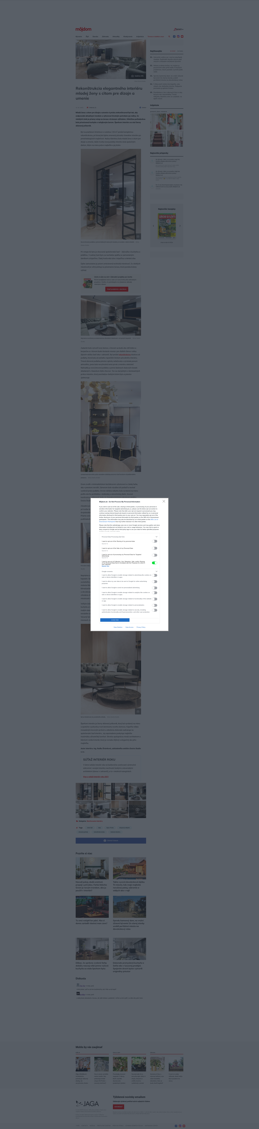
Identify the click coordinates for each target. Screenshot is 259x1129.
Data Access (129, 627)
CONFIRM (115, 620)
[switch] (154, 541)
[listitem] (129, 537)
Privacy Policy (141, 627)
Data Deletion (118, 627)
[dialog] (129, 564)
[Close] (164, 502)
